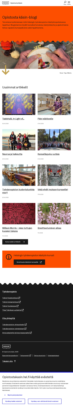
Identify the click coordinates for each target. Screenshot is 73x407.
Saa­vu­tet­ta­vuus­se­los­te (10, 356)
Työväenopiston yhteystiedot (13, 324)
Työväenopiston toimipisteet (13, 329)
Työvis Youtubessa (9, 306)
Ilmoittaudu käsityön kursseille (27, 262)
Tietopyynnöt (24, 356)
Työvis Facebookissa (10, 298)
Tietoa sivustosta (39, 356)
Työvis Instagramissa (10, 302)
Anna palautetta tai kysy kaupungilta (15, 333)
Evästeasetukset (53, 356)
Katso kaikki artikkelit (12, 242)
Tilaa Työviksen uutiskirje (11, 310)
